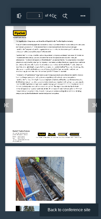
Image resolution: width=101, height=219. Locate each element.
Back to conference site (69, 210)
